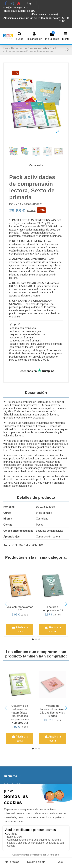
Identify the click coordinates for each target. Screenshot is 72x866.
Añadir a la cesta (26, 629)
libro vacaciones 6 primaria (46, 343)
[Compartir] (10, 324)
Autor (6, 545)
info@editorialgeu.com (16, 7)
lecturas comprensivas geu (25, 331)
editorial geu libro (19, 343)
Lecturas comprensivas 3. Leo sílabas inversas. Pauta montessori (57, 612)
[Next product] (68, 49)
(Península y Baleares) (45, 14)
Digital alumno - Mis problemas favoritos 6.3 (24, 709)
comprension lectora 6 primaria (27, 346)
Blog (29, 3)
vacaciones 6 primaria (22, 337)
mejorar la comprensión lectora (27, 334)
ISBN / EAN (16, 204)
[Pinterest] (19, 324)
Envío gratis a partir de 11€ (19, 10)
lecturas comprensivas (23, 328)
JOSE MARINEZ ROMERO (27, 545)
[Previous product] (66, 49)
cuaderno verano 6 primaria (25, 340)
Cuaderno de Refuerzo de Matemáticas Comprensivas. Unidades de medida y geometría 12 (57, 714)
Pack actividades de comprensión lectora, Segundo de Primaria (24, 610)
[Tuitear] (15, 324)
